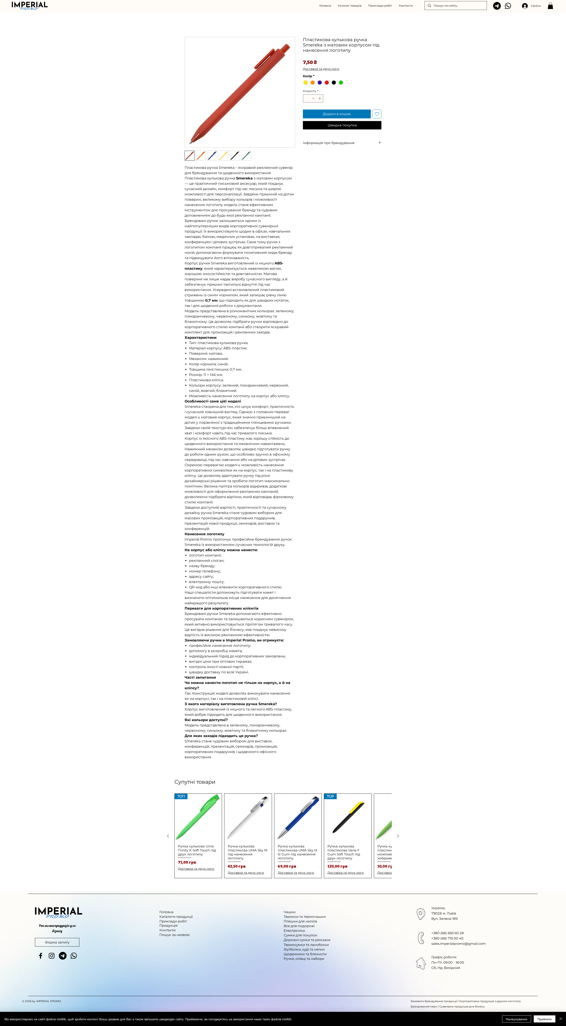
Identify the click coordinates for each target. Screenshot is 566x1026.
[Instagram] (51, 956)
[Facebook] (40, 956)
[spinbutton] (313, 98)
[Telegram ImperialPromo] (497, 6)
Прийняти (544, 1019)
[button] (350, 5)
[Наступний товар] (398, 836)
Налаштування (516, 1019)
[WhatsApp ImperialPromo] (508, 6)
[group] (283, 835)
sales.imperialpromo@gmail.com (458, 943)
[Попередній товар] (168, 836)
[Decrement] (306, 98)
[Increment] (320, 98)
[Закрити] (560, 1018)
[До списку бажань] (377, 114)
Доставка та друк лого (321, 69)
